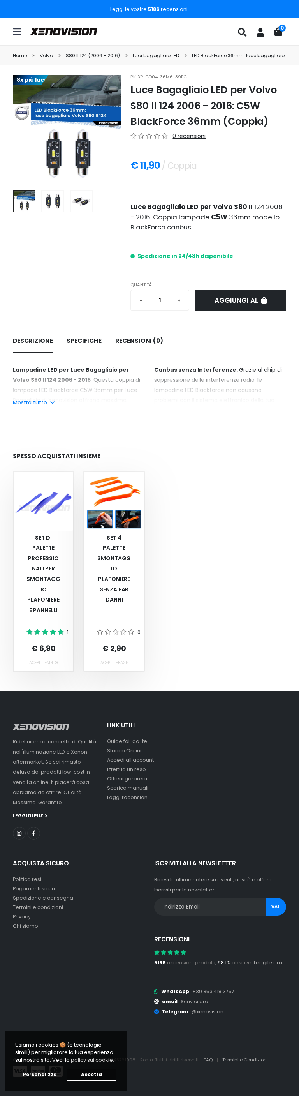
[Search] (242, 32)
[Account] (260, 32)
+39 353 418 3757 (213, 991)
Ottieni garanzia (127, 778)
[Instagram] (19, 833)
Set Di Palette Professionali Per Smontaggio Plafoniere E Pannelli (43, 574)
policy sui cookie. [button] (92, 1060)
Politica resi (27, 879)
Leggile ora (268, 962)
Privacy (22, 916)
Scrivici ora (194, 1001)
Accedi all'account (130, 760)
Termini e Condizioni (245, 1060)
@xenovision (207, 1011)
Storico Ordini (124, 750)
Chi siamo (25, 926)
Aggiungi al (237, 300)
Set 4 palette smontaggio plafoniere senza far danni (114, 569)
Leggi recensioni (128, 797)
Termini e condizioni (38, 907)
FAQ (209, 1060)
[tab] (33, 341)
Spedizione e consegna (43, 898)
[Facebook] (33, 833)
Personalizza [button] (40, 1074)
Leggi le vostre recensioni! (149, 9)
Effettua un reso (126, 769)
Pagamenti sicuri (34, 888)
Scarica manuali (127, 788)
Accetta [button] (91, 1074)
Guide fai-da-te (127, 741)
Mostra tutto (31, 402)
